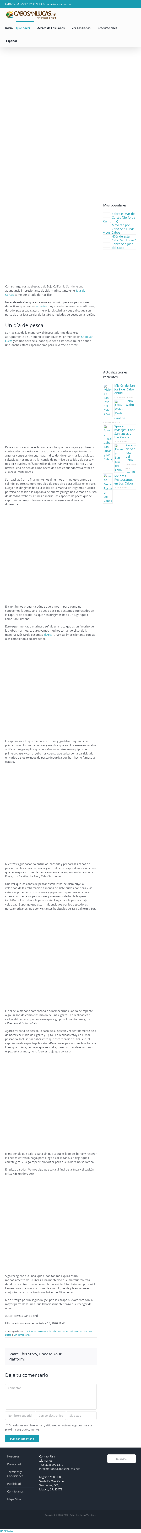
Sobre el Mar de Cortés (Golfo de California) (119, 217)
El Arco (48, 635)
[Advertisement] (70, 73)
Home (17, 152)
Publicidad (14, 1484)
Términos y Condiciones (15, 1474)
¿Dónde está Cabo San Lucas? (124, 238)
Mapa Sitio (14, 1499)
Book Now (6, 1531)
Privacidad (14, 1464)
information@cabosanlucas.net (56, 4)
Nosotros (13, 1456)
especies (41, 306)
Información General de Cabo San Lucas (47, 152)
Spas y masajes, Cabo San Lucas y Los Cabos (124, 431)
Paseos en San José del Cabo (131, 452)
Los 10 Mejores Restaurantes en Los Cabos (124, 477)
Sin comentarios (22, 1334)
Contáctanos (15, 1491)
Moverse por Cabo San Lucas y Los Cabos (118, 228)
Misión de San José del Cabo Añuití (124, 389)
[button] (25, 40)
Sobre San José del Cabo (122, 246)
